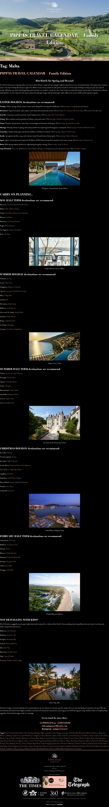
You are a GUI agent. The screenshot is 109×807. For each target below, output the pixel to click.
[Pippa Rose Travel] (54, 12)
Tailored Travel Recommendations (97, 746)
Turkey (14, 748)
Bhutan (89, 733)
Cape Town (16, 735)
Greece (87, 738)
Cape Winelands (26, 735)
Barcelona (82, 733)
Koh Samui (12, 740)
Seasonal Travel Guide (94, 743)
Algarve (43, 733)
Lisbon (26, 740)
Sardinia (77, 743)
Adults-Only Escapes (26, 733)
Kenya (6, 740)
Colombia (65, 735)
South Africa (24, 746)
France (71, 738)
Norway (18, 743)
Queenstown (56, 743)
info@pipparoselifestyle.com (54, 725)
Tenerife (2, 748)
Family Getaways (51, 738)
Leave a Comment (75, 748)
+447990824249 (46, 722)
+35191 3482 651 (61, 766)
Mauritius (82, 740)
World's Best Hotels (62, 748)
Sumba (56, 746)
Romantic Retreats (67, 743)
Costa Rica (84, 735)
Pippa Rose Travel (38, 743)
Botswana (102, 733)
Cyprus (7, 738)
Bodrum (95, 733)
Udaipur (26, 748)
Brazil (2, 735)
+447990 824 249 (49, 766)
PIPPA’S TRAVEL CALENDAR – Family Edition (35, 73)
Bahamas (72, 733)
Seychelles (3, 746)
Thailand (9, 748)
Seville (105, 743)
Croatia (95, 735)
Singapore (15, 746)
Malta (68, 740)
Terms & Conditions (54, 774)
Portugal (48, 743)
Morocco (95, 740)
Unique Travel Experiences (39, 748)
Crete (91, 735)
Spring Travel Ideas (40, 746)
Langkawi (20, 740)
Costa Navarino (74, 735)
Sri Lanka (50, 746)
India (96, 738)
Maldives (56, 740)
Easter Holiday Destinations (20, 738)
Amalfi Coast (50, 733)
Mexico (88, 740)
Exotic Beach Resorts (38, 738)
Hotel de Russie (63, 144)
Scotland (84, 743)
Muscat (2, 743)
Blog (62, 58)
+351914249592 (63, 722)
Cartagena (35, 735)
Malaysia (49, 740)
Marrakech (74, 740)
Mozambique (103, 740)
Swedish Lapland (65, 746)
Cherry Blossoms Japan (48, 735)
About (24, 58)
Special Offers (97, 58)
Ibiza (92, 738)
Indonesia (102, 738)
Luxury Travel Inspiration (37, 740)
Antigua (58, 733)
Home (8, 58)
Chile (59, 735)
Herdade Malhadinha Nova (85, 127)
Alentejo (37, 733)
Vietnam (52, 748)
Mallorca (62, 740)
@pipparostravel (59, 728)
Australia (65, 733)
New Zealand (10, 743)
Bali (77, 733)
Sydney (82, 746)
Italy (1, 740)
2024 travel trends (11, 733)
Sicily (9, 746)
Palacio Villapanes (72, 136)
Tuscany (20, 748)
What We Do (43, 58)
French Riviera (79, 738)
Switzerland (75, 746)
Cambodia (7, 735)
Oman (24, 743)
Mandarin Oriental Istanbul (65, 119)
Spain (31, 746)
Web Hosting (50, 804)
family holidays (63, 738)
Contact (78, 58)
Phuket (29, 743)
